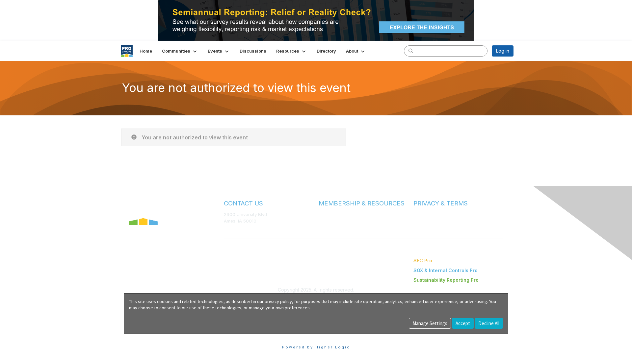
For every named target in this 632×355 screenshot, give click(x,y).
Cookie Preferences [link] (146, 337)
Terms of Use (427, 214)
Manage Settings (429, 323)
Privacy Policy (427, 221)
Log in (502, 51)
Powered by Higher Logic (316, 347)
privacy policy (278, 301)
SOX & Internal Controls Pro (445, 270)
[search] (411, 50)
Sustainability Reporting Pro (446, 280)
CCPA (419, 227)
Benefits (327, 221)
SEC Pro (422, 260)
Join (323, 214)
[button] (180, 51)
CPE (323, 227)
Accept (463, 323)
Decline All (488, 323)
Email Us (232, 230)
